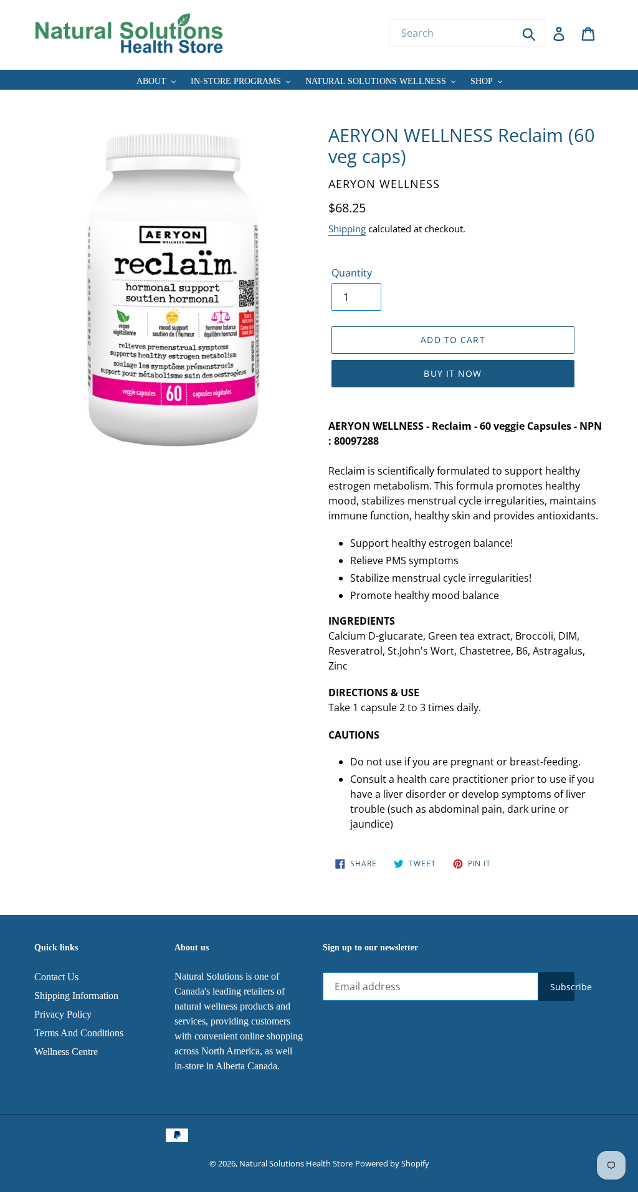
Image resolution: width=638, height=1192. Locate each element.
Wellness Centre (66, 1051)
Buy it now (453, 373)
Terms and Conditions (78, 1033)
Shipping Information (76, 995)
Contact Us (56, 977)
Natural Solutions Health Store (296, 1163)
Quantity (351, 273)
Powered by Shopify (392, 1163)
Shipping (347, 228)
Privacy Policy (63, 1014)
